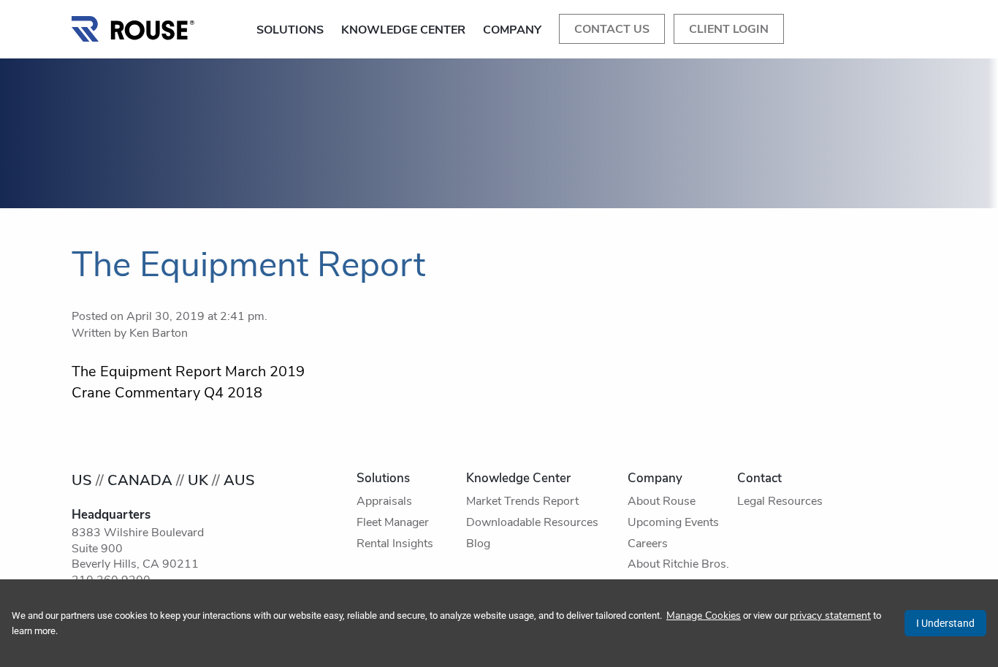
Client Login (729, 30)
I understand (945, 623)
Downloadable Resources (532, 523)
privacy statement (830, 616)
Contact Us (612, 30)
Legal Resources (780, 502)
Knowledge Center (403, 31)
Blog (478, 544)
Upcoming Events (673, 523)
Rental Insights (395, 544)
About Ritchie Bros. (678, 565)
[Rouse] (134, 25)
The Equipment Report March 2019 (188, 372)
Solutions (290, 31)
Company (512, 31)
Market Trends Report (522, 502)
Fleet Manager (393, 523)
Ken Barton (158, 334)
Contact (759, 479)
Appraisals (384, 502)
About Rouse (662, 502)
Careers (648, 544)
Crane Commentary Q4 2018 (167, 393)
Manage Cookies (703, 616)
